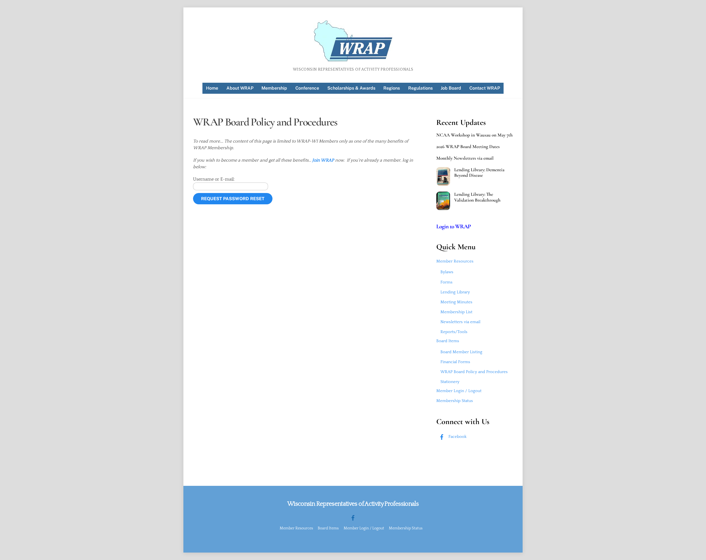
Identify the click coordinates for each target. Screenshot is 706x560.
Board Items (447, 341)
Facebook (457, 436)
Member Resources (455, 261)
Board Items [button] (328, 528)
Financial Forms (455, 362)
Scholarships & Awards (351, 88)
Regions (391, 88)
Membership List (456, 312)
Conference (307, 88)
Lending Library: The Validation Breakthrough (477, 197)
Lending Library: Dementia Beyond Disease (479, 172)
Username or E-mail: (214, 179)
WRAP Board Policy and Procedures (474, 371)
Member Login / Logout (459, 390)
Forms (446, 282)
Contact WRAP (484, 88)
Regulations (420, 88)
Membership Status (454, 400)
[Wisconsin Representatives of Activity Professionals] (353, 59)
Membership (274, 88)
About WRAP (239, 88)
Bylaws (446, 272)
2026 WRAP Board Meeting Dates (468, 146)
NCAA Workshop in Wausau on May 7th (474, 135)
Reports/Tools (453, 331)
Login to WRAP (453, 226)
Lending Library (455, 292)
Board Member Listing (461, 352)
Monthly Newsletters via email (465, 158)
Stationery (449, 381)
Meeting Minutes (456, 302)
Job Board (451, 88)
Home (212, 88)
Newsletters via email (460, 322)
